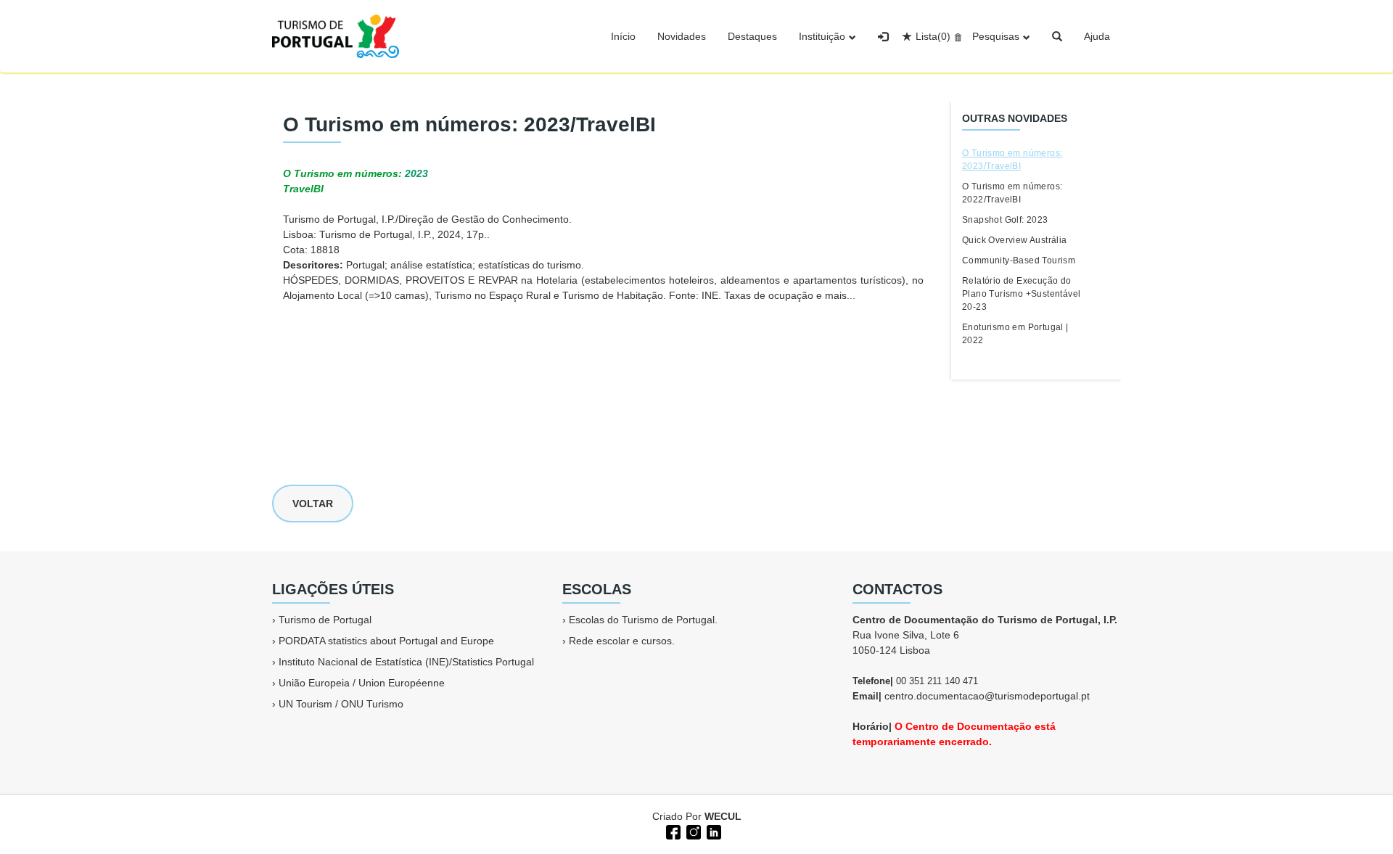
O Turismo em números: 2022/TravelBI (1012, 193)
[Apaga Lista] (955, 36)
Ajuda (1097, 36)
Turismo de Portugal (325, 619)
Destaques (752, 36)
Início (623, 36)
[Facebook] (672, 831)
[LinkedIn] (712, 831)
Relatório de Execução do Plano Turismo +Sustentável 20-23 (1021, 294)
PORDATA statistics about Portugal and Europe (386, 640)
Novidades (681, 36)
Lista (933, 36)
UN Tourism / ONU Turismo (341, 704)
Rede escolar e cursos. (622, 640)
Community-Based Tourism (1018, 260)
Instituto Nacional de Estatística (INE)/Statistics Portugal (406, 662)
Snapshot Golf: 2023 (1005, 220)
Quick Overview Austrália (1014, 240)
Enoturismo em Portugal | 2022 (1015, 333)
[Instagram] (692, 831)
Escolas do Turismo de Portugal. (643, 619)
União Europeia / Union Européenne (362, 683)
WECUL (722, 816)
